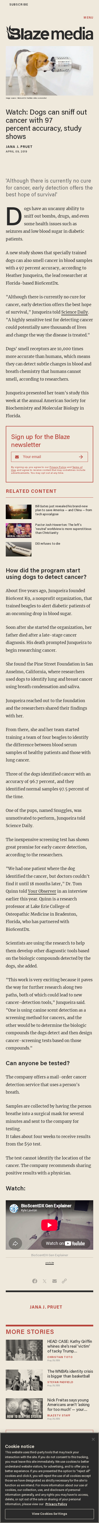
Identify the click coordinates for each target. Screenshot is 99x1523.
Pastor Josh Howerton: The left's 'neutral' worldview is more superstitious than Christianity (63, 529)
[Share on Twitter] (44, 1281)
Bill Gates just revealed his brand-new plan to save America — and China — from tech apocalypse (63, 510)
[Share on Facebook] (34, 1281)
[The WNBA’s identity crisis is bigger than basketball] (24, 1379)
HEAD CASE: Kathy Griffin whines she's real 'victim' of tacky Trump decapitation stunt (69, 1347)
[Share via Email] (54, 1281)
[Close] (93, 1439)
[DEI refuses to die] (18, 548)
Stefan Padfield (60, 1382)
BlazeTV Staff (58, 1415)
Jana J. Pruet (19, 147)
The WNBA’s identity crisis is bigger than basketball (70, 1374)
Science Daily (74, 312)
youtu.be (49, 1263)
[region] (49, 1478)
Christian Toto (60, 1357)
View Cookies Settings (49, 1514)
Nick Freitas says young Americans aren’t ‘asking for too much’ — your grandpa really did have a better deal (69, 1406)
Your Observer (42, 891)
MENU (88, 17)
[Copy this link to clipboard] (64, 1281)
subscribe (18, 4)
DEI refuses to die (47, 544)
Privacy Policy (58, 467)
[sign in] (3, 4)
